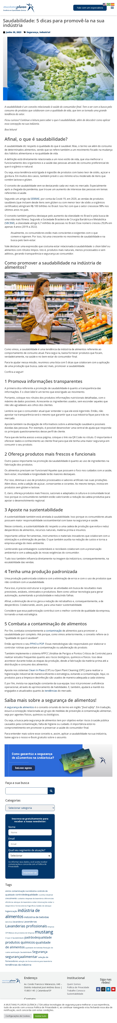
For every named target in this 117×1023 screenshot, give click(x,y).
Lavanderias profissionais (26, 926)
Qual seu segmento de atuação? (26, 850)
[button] (112, 7)
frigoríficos (31, 906)
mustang (44, 932)
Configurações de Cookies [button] (18, 1016)
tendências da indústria (18, 964)
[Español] (113, 4)
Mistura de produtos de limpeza (21, 933)
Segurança (32, 32)
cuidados (21, 898)
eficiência (9, 902)
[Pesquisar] (51, 791)
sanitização (15, 952)
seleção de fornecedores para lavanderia (35, 961)
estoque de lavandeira (23, 902)
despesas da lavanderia (34, 898)
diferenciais (49, 898)
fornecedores (21, 906)
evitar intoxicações (39, 902)
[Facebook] (98, 989)
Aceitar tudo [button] (40, 1016)
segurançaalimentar (21, 956)
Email (11, 838)
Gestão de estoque (43, 906)
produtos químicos (20, 942)
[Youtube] (113, 989)
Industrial (44, 32)
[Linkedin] (108, 989)
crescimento (11, 898)
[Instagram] (103, 989)
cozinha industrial (46, 895)
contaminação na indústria (24, 891)
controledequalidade (26, 894)
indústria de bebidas (36, 917)
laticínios (8, 922)
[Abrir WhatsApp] (109, 1015)
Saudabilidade (26, 952)
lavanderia (18, 921)
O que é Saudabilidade (14, 938)
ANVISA (8, 891)
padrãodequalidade (38, 937)
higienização (11, 911)
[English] (105, 4)
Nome (11, 827)
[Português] (109, 4)
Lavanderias (30, 921)
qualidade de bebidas (34, 948)
